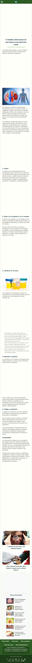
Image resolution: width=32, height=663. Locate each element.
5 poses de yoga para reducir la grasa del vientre (20, 634)
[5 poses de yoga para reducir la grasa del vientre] (10, 633)
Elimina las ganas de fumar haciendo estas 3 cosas (20, 620)
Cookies (12, 660)
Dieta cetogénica (25, 641)
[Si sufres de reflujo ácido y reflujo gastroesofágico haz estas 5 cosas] (10, 614)
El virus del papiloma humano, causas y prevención (20, 601)
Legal (9, 660)
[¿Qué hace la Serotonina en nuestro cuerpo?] (10, 607)
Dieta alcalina (5, 641)
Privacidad (17, 660)
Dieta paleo (15, 641)
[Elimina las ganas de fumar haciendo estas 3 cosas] (10, 620)
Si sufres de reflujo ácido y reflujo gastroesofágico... (19, 614)
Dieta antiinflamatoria (22, 645)
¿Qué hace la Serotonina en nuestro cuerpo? (19, 608)
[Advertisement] (16, 21)
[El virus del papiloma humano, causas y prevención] (10, 601)
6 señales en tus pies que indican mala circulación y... (20, 627)
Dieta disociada (8, 645)
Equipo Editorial (21, 47)
